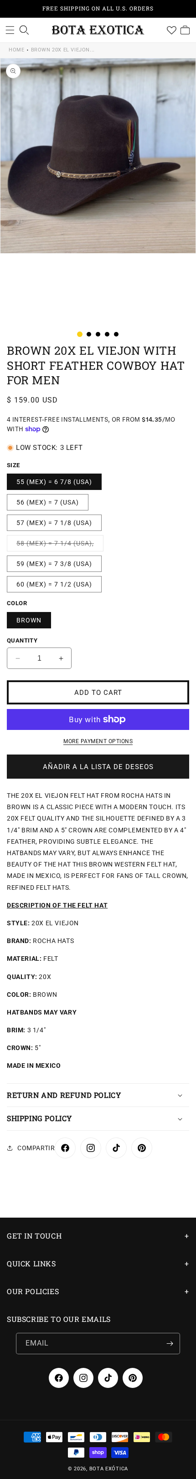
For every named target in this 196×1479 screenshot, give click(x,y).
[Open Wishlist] (171, 30)
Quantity (22, 640)
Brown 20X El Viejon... (63, 50)
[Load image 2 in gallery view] (89, 334)
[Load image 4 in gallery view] (107, 334)
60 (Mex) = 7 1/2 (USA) (54, 584)
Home (16, 50)
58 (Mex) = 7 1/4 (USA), (59, 545)
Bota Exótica (108, 1469)
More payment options (98, 741)
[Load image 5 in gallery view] (116, 334)
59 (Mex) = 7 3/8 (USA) (54, 563)
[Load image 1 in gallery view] (79, 334)
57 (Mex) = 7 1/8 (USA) (54, 522)
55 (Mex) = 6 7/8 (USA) (54, 481)
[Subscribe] (170, 1343)
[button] (10, 30)
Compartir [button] (36, 1148)
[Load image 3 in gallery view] (98, 334)
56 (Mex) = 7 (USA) (47, 502)
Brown (28, 620)
